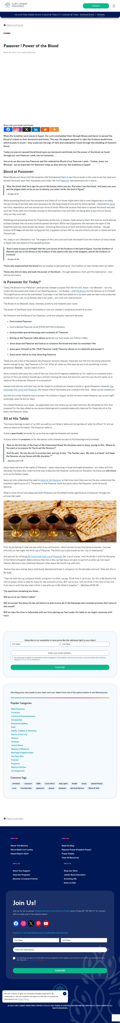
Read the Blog (68, 845)
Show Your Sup (19, 871)
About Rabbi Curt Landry (22, 849)
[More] (54, 129)
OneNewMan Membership (56, 933)
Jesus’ (112, 204)
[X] (26, 129)
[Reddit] (45, 129)
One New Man (17, 756)
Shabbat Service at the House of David (52, 911)
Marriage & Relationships (22, 752)
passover (40, 788)
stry (26, 845)
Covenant (15, 712)
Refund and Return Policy (83, 1006)
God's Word (49, 784)
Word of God (93, 788)
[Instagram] (17, 129)
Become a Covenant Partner (25, 879)
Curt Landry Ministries (26, 52)
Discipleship (16, 720)
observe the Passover (50, 480)
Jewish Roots (17, 745)
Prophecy (15, 763)
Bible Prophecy (18, 709)
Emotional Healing (19, 723)
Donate (96, 6)
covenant (28, 784)
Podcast (15, 760)
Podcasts (17, 933)
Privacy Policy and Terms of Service (53, 1006)
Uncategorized (17, 771)
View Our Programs (21, 875)
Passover (64, 180)
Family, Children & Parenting (23, 731)
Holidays (15, 741)
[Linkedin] (36, 129)
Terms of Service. (26, 660)
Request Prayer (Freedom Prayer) (76, 849)
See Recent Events (87, 15)
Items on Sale (70, 883)
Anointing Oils (70, 879)
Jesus (83, 784)
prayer (51, 788)
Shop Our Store (71, 871)
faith (38, 783)
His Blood (81, 291)
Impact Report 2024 (19, 853)
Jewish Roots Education (75, 875)
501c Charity (102, 1006)
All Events (101, 15)
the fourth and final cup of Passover (44, 556)
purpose (62, 788)
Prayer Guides (68, 853)
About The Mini (17, 845)
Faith (13, 727)
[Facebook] (8, 129)
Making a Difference (20, 749)
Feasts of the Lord (19, 734)
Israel (74, 783)
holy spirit (63, 783)
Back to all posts (15, 25)
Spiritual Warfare (18, 767)
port (28, 871)
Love (14, 788)
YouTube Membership (33, 933)
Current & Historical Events (23, 716)
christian (16, 784)
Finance (14, 738)
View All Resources (70, 857)
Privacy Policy (23, 999)
